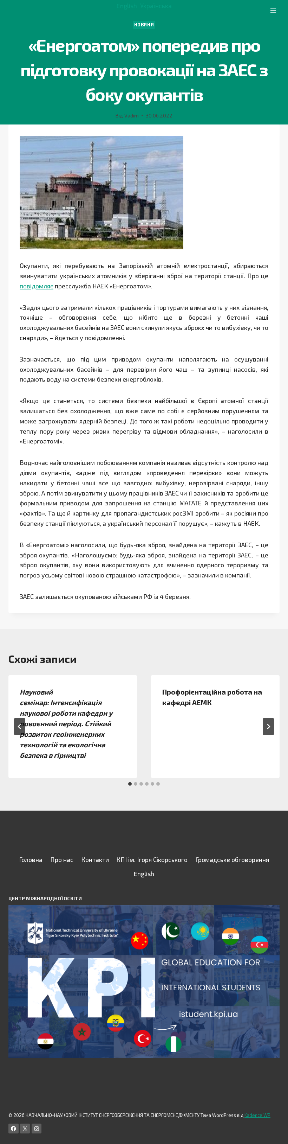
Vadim (131, 116)
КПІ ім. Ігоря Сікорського (152, 859)
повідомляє (36, 286)
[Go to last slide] (19, 726)
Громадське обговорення (232, 859)
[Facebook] (13, 1129)
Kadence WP (257, 1115)
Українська (156, 5)
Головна (30, 859)
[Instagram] (37, 1129)
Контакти (95, 859)
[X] (25, 1129)
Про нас (61, 859)
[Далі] (268, 726)
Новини (144, 24)
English (127, 5)
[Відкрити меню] (273, 10)
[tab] (130, 784)
